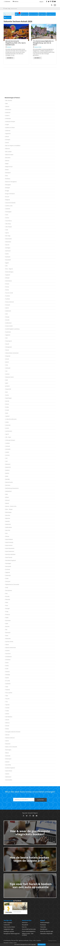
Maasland (7, 464)
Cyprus (7, 232)
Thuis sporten (8, 692)
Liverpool (7, 446)
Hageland (7, 335)
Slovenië (7, 671)
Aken (6, 103)
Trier (6, 701)
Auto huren (8, 17)
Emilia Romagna (9, 272)
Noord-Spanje (8, 557)
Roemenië (7, 632)
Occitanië (7, 569)
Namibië (7, 521)
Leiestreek (7, 425)
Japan (6, 383)
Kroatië (7, 410)
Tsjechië (7, 704)
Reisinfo (7, 626)
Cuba (6, 229)
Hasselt (7, 344)
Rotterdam (8, 638)
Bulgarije (7, 199)
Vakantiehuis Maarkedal (46, 933)
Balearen (7, 148)
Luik (6, 458)
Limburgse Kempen (10, 440)
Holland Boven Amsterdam (12, 353)
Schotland (7, 659)
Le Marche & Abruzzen (11, 419)
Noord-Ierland (8, 545)
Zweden (7, 774)
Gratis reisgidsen (8, 922)
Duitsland (9, 47)
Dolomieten (8, 241)
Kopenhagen (8, 398)
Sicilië (6, 668)
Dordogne (7, 247)
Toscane (7, 698)
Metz (6, 494)
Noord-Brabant (9, 539)
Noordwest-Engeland (10, 560)
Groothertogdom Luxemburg (12, 329)
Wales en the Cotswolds (11, 746)
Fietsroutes (43, 927)
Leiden (7, 422)
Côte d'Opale (8, 226)
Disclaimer (38, 940)
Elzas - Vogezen (9, 269)
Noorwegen (8, 563)
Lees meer (9, 58)
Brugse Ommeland (10, 193)
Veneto (7, 728)
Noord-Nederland (9, 551)
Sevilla (7, 665)
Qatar (6, 623)
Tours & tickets (34, 14)
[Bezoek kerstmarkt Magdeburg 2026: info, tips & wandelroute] (16, 32)
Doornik (7, 244)
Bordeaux (7, 178)
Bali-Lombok (8, 151)
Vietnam (7, 734)
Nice (6, 533)
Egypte (7, 262)
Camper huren (51, 14)
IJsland (7, 362)
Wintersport (8, 758)
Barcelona (7, 157)
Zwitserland (8, 777)
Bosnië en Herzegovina (11, 181)
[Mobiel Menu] (55, 5)
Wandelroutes (43, 929)
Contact (15, 942)
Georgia (7, 317)
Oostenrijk (7, 575)
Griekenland (8, 323)
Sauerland (7, 653)
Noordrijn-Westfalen (10, 554)
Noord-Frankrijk (9, 542)
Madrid (7, 473)
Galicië (7, 308)
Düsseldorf (8, 259)
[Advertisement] (30, 80)
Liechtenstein (8, 431)
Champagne (8, 211)
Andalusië (7, 112)
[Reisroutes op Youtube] (55, 1)
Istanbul (7, 374)
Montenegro (8, 512)
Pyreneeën (8, 620)
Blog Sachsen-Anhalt (9, 14)
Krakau (7, 407)
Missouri (7, 500)
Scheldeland (8, 656)
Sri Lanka (7, 680)
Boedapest (8, 172)
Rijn (6, 629)
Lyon (6, 461)
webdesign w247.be (52, 940)
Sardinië (7, 650)
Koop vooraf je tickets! (9, 927)
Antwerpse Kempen (10, 121)
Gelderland (8, 311)
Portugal (7, 608)
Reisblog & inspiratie (9, 931)
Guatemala (8, 332)
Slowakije (7, 674)
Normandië (8, 566)
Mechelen (7, 485)
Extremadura (8, 281)
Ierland (7, 359)
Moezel (7, 503)
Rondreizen (43, 924)
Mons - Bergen (9, 509)
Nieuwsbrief (25, 924)
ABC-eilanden (8, 100)
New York (7, 530)
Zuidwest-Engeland (10, 768)
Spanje (7, 677)
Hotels (18, 13)
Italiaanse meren (9, 377)
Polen (6, 602)
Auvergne (7, 139)
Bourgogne (8, 184)
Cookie (34, 940)
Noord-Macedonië (9, 548)
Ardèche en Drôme (10, 127)
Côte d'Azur (8, 223)
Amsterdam (8, 109)
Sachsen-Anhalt (37, 47)
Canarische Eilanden (10, 202)
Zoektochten (7, 924)
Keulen (7, 395)
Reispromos (25, 14)
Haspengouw (8, 341)
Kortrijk (7, 401)
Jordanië (7, 386)
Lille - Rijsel (8, 437)
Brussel (7, 196)
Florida (7, 290)
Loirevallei (7, 449)
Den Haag (7, 235)
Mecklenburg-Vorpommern (12, 488)
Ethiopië (7, 278)
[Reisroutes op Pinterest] (51, 1)
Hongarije (7, 356)
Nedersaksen (8, 527)
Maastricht (8, 467)
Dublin (7, 253)
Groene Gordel (9, 326)
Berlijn (7, 169)
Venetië (7, 725)
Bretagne (7, 187)
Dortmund (7, 250)
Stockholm (7, 683)
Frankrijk (7, 299)
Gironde (7, 320)
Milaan (7, 497)
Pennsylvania (8, 590)
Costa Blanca (8, 220)
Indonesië (7, 368)
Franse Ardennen (9, 302)
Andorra (7, 115)
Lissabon (7, 443)
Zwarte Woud (8, 771)
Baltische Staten (9, 154)
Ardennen (7, 130)
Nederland (8, 524)
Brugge (7, 190)
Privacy (30, 940)
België (6, 163)
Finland (7, 284)
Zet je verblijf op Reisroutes (29, 929)
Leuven (7, 428)
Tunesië (7, 707)
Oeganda (7, 572)
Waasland (7, 743)
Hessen (7, 350)
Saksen (7, 644)
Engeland (7, 275)
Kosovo (7, 404)
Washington (8, 749)
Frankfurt (7, 296)
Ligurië (7, 434)
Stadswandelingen (44, 922)
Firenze (7, 287)
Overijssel (7, 581)
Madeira (7, 470)
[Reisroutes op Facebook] (47, 1)
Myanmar (7, 518)
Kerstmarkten (8, 780)
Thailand (7, 689)
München (7, 515)
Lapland (7, 416)
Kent (6, 392)
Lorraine (7, 455)
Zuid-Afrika (8, 764)
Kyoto (6, 413)
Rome (6, 635)
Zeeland (7, 761)
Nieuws (7, 536)
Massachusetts (9, 482)
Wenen (7, 752)
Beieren (7, 160)
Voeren (7, 740)
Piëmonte (7, 599)
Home (6, 8)
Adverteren (7, 1)
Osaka (6, 578)
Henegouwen (8, 347)
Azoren (7, 142)
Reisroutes (10, 5)
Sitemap (11, 942)
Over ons (24, 927)
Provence (7, 614)
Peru (6, 593)
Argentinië (8, 133)
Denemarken (8, 238)
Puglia (6, 617)
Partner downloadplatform (28, 931)
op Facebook (12, 901)
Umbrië (7, 713)
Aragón (7, 124)
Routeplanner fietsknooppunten (12, 933)
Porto (6, 605)
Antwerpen (8, 118)
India (6, 365)
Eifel (6, 266)
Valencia (7, 722)
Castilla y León (8, 205)
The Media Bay (8, 940)
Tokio (6, 695)
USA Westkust (8, 716)
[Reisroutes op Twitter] (49, 1)
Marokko (7, 479)
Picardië (7, 596)
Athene (7, 136)
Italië (6, 380)
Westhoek (7, 755)
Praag (6, 611)
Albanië (7, 106)
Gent (6, 314)
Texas (6, 686)
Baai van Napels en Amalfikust (12, 145)
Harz (6, 338)
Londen (7, 452)
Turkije (7, 710)
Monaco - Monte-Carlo (10, 506)
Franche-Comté (9, 293)
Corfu (6, 214)
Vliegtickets (43, 14)
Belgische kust (8, 166)
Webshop (16, 1)
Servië (6, 662)
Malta (6, 476)
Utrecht (7, 719)
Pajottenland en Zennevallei (12, 584)
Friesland (7, 305)
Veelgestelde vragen (9, 929)
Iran (6, 371)
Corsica (7, 217)
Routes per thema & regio (46, 931)
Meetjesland (8, 491)
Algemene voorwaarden (24, 940)
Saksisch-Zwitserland (10, 647)
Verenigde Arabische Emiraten (12, 731)
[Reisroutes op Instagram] (53, 1)
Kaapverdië (8, 389)
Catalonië (7, 208)
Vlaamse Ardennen (10, 737)
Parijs (6, 587)
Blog (9, 8)
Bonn (6, 175)
